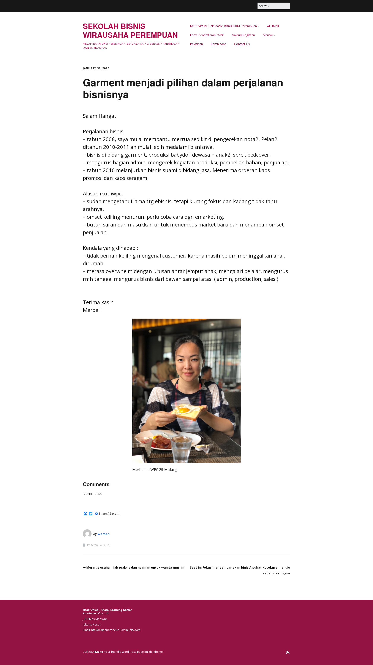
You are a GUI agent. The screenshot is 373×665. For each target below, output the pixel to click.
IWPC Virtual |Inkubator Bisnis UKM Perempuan (223, 26)
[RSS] (288, 652)
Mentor (268, 35)
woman (103, 533)
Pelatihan (196, 44)
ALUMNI (273, 26)
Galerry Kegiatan (243, 35)
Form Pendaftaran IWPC (207, 35)
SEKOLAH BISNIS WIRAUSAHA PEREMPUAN (130, 30)
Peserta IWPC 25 (99, 545)
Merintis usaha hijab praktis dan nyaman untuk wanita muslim (135, 567)
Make (99, 652)
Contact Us (242, 44)
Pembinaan (218, 44)
